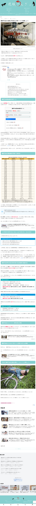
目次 (17, 84)
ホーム (6, 500)
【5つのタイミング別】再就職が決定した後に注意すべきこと (10, 472)
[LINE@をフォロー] (9, 79)
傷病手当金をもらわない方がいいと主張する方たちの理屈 (17, 93)
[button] (34, 489)
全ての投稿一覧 (18, 500)
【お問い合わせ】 (29, 500)
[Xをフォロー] (7, 79)
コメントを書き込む (18, 448)
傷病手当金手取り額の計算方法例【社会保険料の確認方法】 (17, 90)
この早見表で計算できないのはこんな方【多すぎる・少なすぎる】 (18, 89)
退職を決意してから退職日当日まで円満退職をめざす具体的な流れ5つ (12, 461)
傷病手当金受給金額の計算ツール (13, 86)
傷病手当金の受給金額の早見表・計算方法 (14, 87)
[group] (5, 489)
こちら (8, 145)
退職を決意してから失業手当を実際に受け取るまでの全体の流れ (11, 457)
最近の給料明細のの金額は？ (13, 110)
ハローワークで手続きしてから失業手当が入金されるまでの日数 (11, 468)
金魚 (8, 67)
